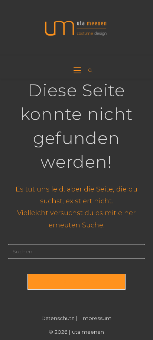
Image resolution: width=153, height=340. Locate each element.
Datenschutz (57, 318)
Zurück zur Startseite (76, 281)
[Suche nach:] (88, 71)
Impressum (96, 318)
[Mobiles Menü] (78, 71)
